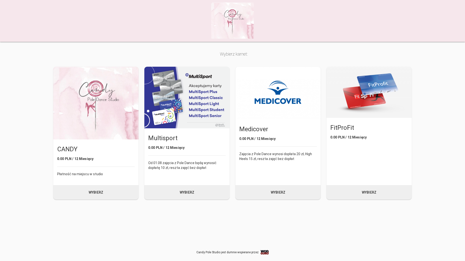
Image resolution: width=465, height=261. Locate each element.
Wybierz (96, 192)
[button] (96, 133)
